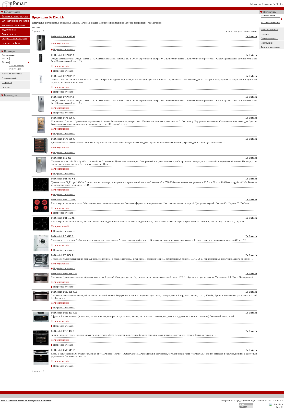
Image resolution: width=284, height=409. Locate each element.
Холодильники (155, 23)
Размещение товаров (12, 73)
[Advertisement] (144, 382)
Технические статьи (270, 47)
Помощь (6, 87)
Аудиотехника (9, 34)
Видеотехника (9, 29)
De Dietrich (251, 36)
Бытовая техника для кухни (15, 21)
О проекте (7, 82)
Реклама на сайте (10, 78)
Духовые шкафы (90, 23)
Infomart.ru (255, 4)
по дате (228, 31)
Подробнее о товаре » (64, 49)
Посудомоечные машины (111, 23)
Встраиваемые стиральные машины (62, 23)
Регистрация (15, 69)
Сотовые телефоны (11, 43)
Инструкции (267, 43)
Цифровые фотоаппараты (14, 38)
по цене (238, 31)
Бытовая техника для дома (15, 16)
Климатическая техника (13, 25)
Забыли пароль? (16, 65)
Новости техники (269, 29)
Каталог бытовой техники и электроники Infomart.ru (25, 400)
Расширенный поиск (270, 22)
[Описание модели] (41, 50)
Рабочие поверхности (135, 23)
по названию (250, 31)
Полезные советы (269, 38)
